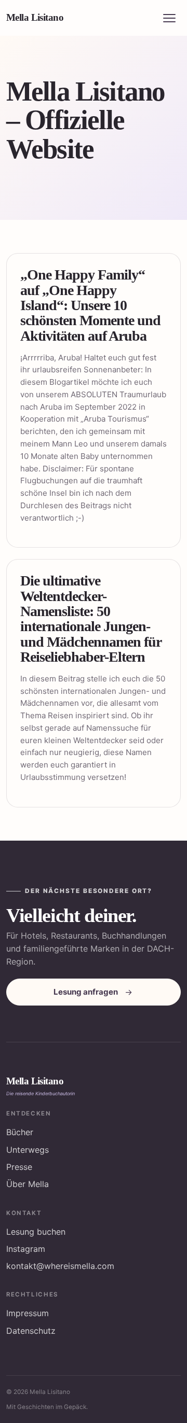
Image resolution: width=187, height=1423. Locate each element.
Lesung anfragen (86, 992)
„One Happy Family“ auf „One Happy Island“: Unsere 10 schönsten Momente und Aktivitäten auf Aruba (90, 305)
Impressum (27, 1313)
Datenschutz (31, 1331)
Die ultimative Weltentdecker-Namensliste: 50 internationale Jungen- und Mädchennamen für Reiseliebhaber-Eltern (90, 619)
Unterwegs (27, 1150)
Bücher (19, 1132)
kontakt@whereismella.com (60, 1266)
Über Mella (27, 1184)
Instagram (25, 1249)
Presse (19, 1167)
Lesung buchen (35, 1231)
